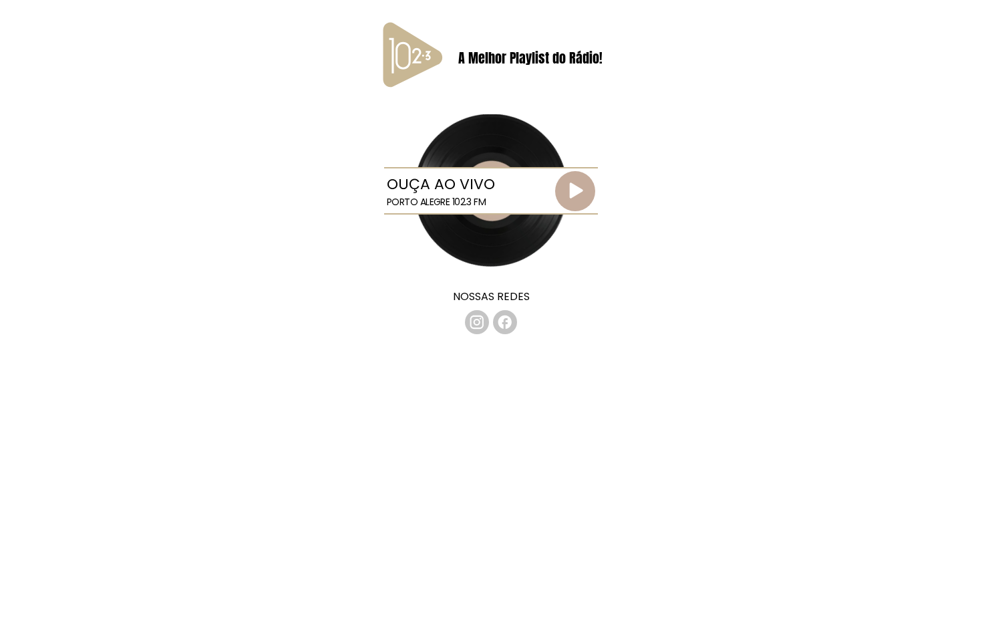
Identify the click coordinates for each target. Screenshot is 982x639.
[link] (477, 322)
